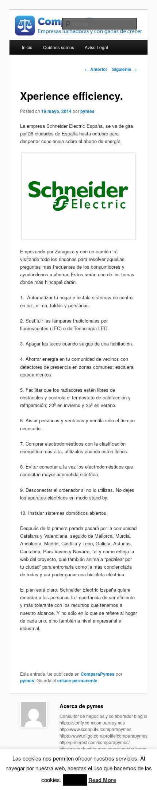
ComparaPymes (98, 674)
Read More (102, 780)
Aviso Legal (96, 47)
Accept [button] (75, 780)
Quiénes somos (58, 47)
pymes (87, 111)
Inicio (27, 47)
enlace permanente (77, 680)
